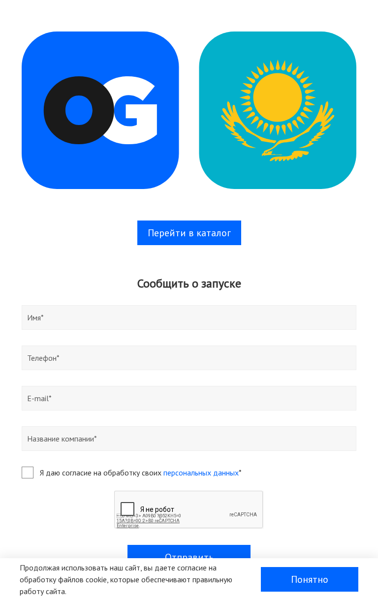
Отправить (189, 557)
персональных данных (201, 472)
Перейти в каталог (189, 232)
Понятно (309, 579)
